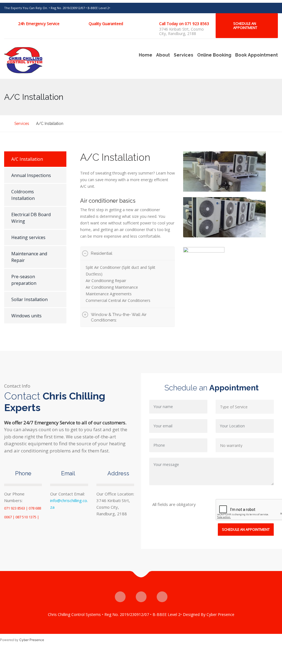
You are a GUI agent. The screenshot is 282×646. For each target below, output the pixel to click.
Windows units (26, 316)
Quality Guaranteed (106, 23)
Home (145, 55)
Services (183, 55)
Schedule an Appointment (245, 25)
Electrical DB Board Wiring (31, 217)
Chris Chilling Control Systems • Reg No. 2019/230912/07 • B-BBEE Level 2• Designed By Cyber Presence (141, 614)
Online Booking (214, 55)
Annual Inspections (31, 175)
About (163, 55)
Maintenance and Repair (29, 257)
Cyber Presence (31, 640)
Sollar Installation (29, 299)
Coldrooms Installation (23, 195)
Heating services (28, 237)
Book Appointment (256, 55)
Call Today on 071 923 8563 (184, 23)
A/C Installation (27, 159)
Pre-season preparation (23, 280)
